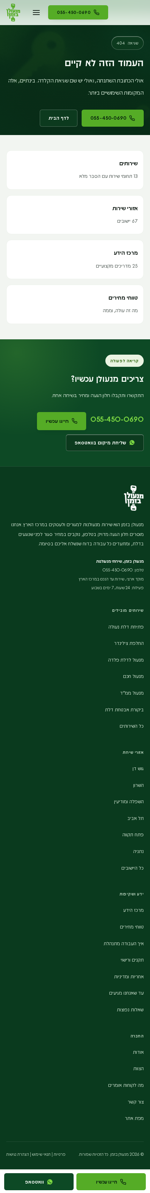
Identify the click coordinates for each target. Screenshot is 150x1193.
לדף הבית (58, 117)
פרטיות (60, 1154)
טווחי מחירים (132, 926)
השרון (138, 785)
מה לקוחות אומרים (126, 1085)
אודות (138, 1052)
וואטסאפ (34, 1181)
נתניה (138, 851)
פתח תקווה (133, 834)
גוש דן (138, 768)
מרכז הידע (133, 910)
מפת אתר (134, 1118)
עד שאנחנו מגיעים (126, 992)
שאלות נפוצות (130, 1009)
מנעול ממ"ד (132, 692)
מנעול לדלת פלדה (126, 659)
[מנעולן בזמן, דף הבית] (13, 12)
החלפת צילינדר (129, 643)
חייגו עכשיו (57, 420)
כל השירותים (132, 725)
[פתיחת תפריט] (36, 12)
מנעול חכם (133, 676)
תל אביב (135, 818)
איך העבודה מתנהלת (124, 943)
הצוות (138, 1068)
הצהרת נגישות (17, 1154)
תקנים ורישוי (132, 959)
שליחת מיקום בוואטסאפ (100, 442)
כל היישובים (132, 867)
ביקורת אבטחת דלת (124, 709)
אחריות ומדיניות (129, 976)
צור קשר (136, 1101)
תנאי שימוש (41, 1154)
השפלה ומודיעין (129, 801)
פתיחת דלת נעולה (126, 626)
